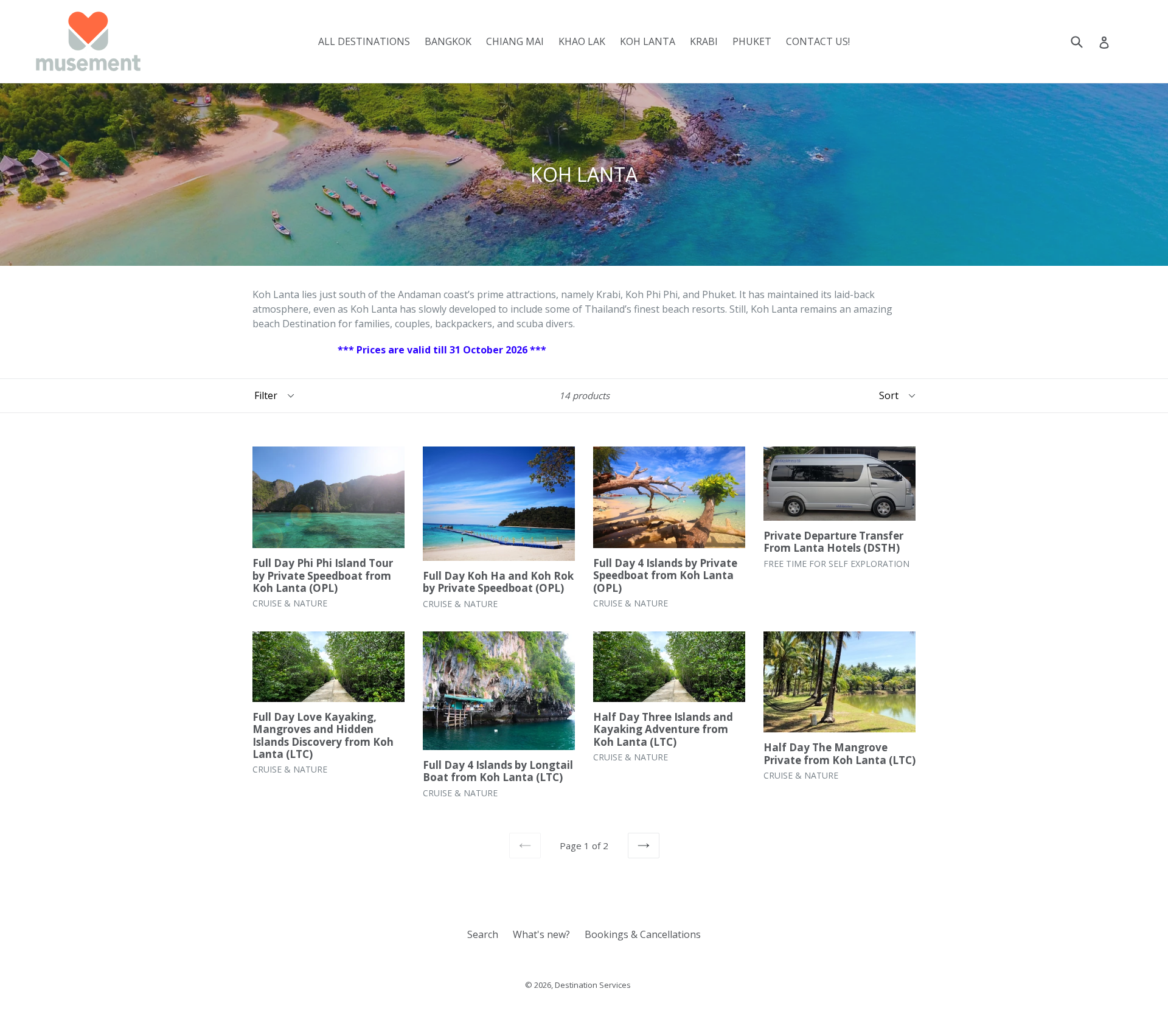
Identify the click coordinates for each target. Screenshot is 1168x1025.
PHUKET (751, 41)
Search (482, 934)
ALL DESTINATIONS (364, 41)
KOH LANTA (647, 41)
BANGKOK (448, 41)
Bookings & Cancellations (643, 934)
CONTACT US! (818, 41)
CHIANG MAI (515, 41)
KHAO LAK (581, 41)
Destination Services (593, 984)
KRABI (704, 41)
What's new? (541, 934)
